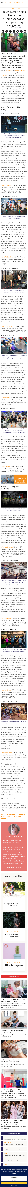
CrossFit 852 (5, 398)
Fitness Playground (7, 547)
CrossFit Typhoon (6, 326)
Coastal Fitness (6, 690)
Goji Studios (19, 799)
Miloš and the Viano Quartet (12, 1166)
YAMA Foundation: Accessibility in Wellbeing (13, 1031)
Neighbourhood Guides (14, 901)
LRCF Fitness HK (6, 753)
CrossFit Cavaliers (7, 257)
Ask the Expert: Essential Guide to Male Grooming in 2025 (13, 1061)
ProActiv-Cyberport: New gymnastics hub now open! (11, 1090)
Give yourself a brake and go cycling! (14, 904)
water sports (9, 71)
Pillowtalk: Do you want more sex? (14, 966)
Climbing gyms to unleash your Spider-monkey (20, 480)
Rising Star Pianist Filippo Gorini (14, 1161)
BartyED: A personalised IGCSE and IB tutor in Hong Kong (13, 1000)
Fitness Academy (6, 618)
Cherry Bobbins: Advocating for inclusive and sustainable (13, 1121)
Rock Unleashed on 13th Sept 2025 (14, 1155)
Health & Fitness (14, 8)
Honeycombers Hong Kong (14, 2)
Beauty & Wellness (14, 931)
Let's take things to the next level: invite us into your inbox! (13, 816)
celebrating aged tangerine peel (14, 1144)
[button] (4, 5)
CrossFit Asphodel (7, 185)
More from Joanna (13, 868)
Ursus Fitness (5, 467)
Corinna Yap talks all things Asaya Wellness (14, 935)
